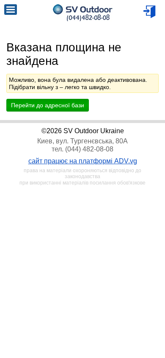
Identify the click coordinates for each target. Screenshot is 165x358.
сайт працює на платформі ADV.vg (82, 161)
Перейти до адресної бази (47, 105)
